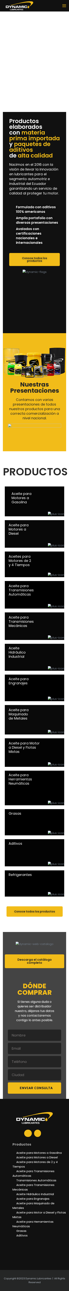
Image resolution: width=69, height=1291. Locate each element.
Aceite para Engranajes (32, 1199)
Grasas (21, 1231)
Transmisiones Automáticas (36, 1180)
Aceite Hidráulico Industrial (35, 1194)
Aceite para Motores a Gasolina (39, 1153)
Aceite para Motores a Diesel (37, 1157)
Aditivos (22, 1235)
